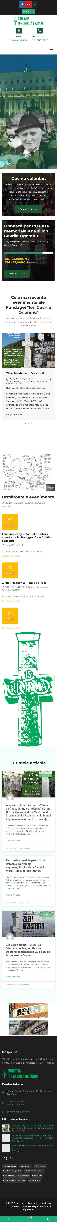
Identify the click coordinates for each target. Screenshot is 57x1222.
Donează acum (17, 273)
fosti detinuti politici (13, 1171)
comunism (25, 1166)
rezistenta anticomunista (15, 1180)
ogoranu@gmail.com (18, 1111)
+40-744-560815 (15, 1101)
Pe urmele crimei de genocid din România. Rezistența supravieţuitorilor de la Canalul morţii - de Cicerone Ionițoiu (33, 1137)
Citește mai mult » (14, 414)
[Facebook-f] (22, 4)
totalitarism (35, 1180)
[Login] (47, 1219)
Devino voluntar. (28, 178)
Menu (51, 49)
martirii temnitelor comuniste (17, 1176)
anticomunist (10, 1166)
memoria (38, 1176)
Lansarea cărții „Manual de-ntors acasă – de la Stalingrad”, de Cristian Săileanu (27, 537)
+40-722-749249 (15, 1104)
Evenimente (40, 1166)
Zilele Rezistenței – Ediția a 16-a (26, 373)
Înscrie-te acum (28, 209)
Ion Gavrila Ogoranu (34, 1171)
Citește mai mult (11, 556)
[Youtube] (28, 4)
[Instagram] (35, 4)
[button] (23, 423)
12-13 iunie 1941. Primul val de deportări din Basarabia (32, 1146)
